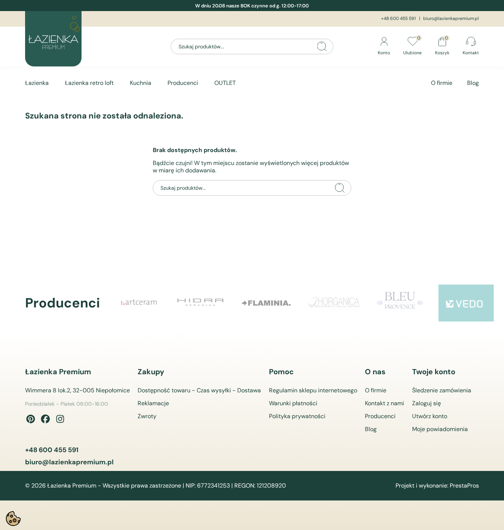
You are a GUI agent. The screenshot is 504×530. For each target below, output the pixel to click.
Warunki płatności (293, 403)
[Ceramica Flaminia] (216, 303)
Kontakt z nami (384, 403)
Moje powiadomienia (440, 429)
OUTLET (225, 83)
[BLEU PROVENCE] (349, 303)
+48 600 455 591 (398, 18)
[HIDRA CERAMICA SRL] (150, 303)
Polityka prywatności (297, 416)
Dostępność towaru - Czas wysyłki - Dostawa (199, 390)
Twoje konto (433, 371)
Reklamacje (153, 403)
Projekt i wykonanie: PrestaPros (437, 485)
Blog (473, 83)
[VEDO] (415, 303)
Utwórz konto (429, 416)
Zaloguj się (426, 403)
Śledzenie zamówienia (441, 390)
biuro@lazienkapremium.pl (451, 18)
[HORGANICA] (283, 303)
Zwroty (147, 416)
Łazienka (37, 83)
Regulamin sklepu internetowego (313, 390)
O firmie (441, 83)
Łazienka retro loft (89, 83)
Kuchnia (140, 83)
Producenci (183, 83)
